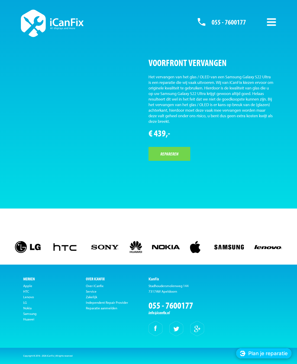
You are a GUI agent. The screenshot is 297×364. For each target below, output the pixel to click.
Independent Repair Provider (107, 302)
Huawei (28, 319)
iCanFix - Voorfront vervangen (52, 23)
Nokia (27, 308)
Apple (27, 286)
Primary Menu (271, 22)
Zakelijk (91, 297)
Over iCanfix (94, 286)
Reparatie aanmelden (101, 308)
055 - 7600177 (229, 22)
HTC (26, 291)
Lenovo (28, 297)
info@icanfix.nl (159, 312)
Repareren (169, 154)
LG (25, 302)
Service (91, 291)
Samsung (29, 313)
